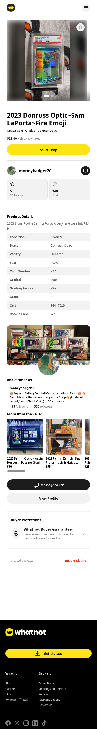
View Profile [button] (48, 498)
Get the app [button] (53, 653)
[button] (85, 170)
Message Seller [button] (52, 485)
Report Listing (75, 560)
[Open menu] (86, 8)
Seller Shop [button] (48, 150)
